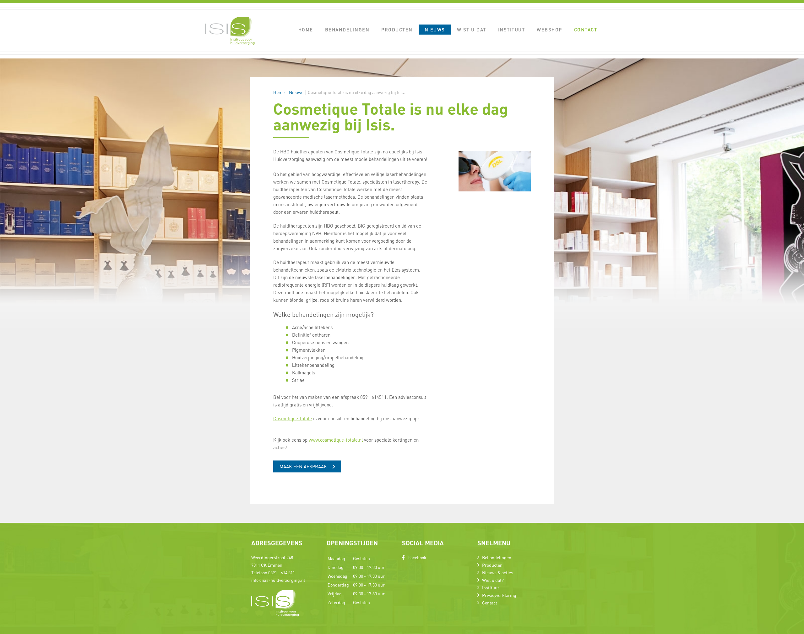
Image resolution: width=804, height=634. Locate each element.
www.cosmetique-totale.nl (336, 440)
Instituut (511, 29)
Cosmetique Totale (292, 418)
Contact (585, 29)
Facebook (417, 557)
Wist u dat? (493, 580)
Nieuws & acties (497, 572)
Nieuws (435, 29)
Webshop (549, 29)
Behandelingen (347, 29)
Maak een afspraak (303, 466)
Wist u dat (471, 29)
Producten (397, 29)
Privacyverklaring (499, 595)
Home (305, 29)
